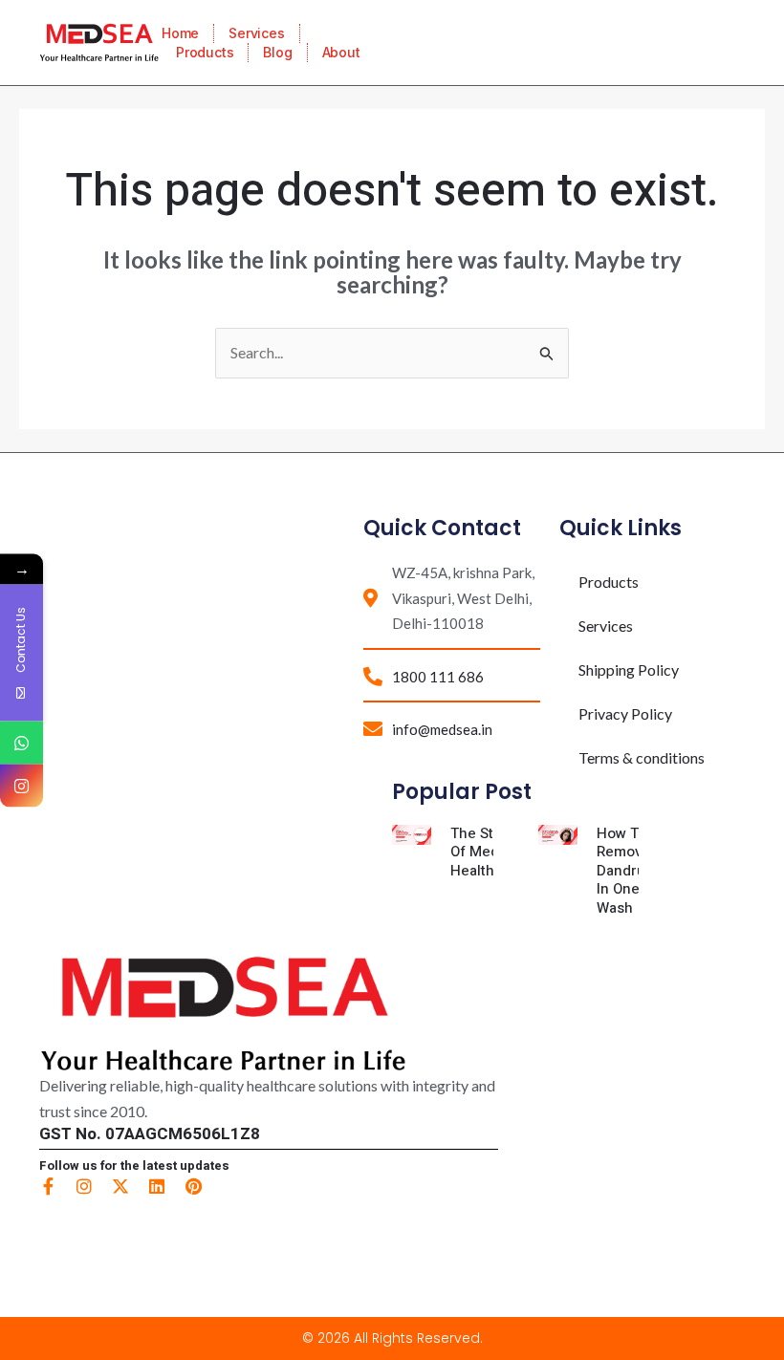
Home (180, 33)
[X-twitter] (120, 1186)
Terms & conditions (641, 757)
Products (204, 52)
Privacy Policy (625, 713)
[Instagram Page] (21, 785)
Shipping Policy (628, 669)
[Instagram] (84, 1186)
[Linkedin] (156, 1186)
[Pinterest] (193, 1186)
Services (256, 33)
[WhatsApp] (21, 742)
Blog (277, 52)
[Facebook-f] (47, 1186)
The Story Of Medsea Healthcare (487, 852)
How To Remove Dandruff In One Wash (626, 870)
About (341, 52)
